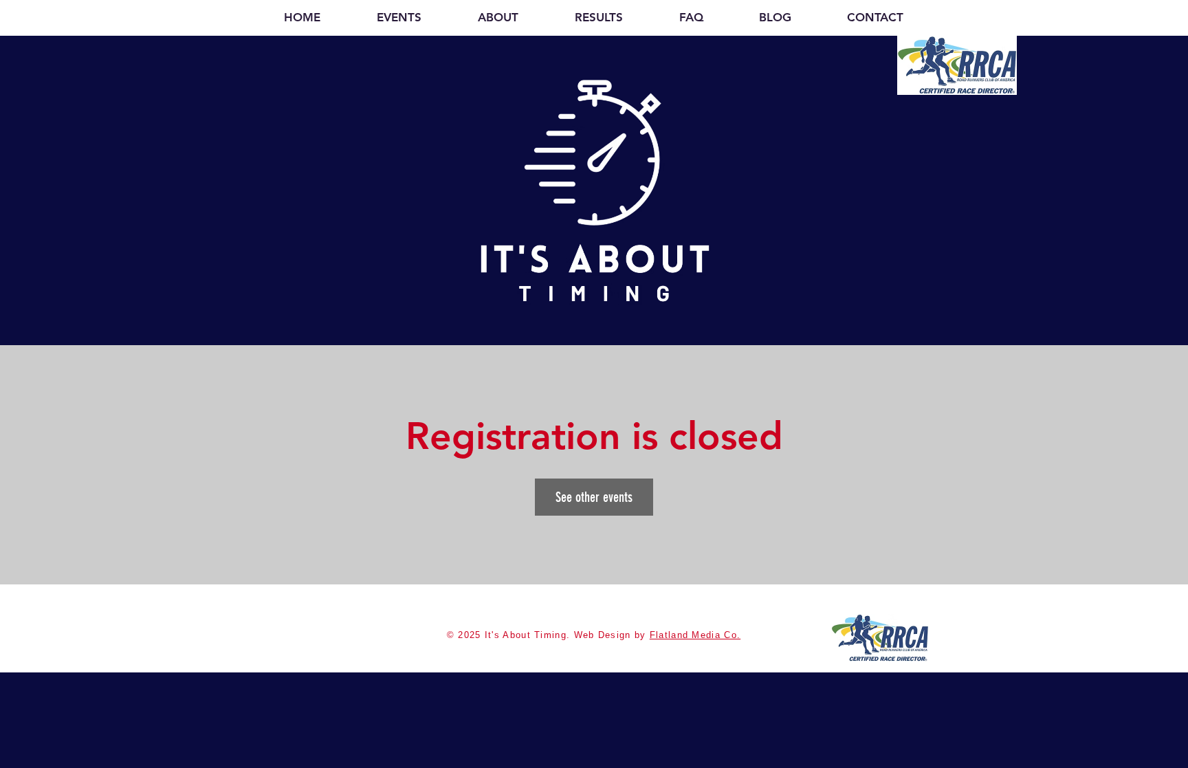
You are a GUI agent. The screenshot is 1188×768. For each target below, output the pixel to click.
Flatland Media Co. (695, 635)
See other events (594, 497)
